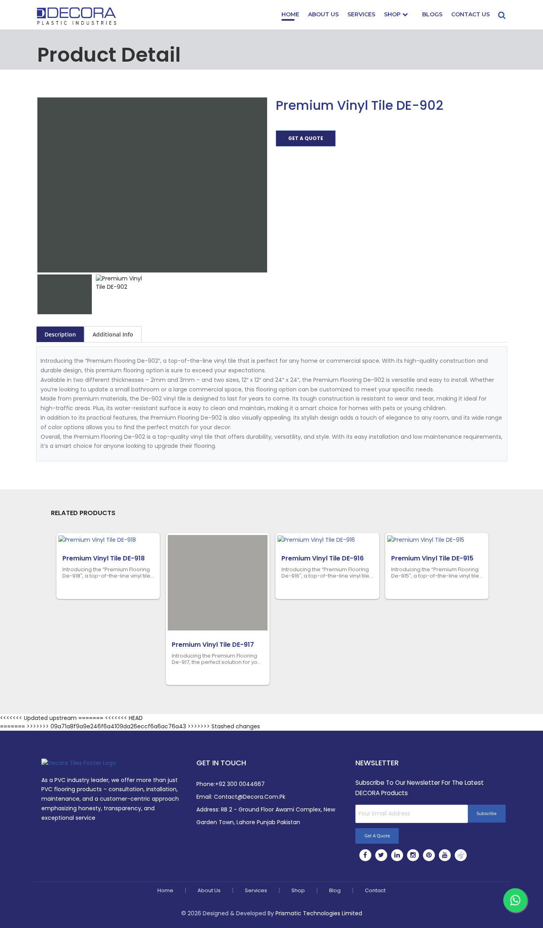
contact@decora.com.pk (249, 797)
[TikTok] (461, 855)
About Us (323, 14)
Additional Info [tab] (113, 334)
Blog (335, 890)
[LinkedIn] (397, 855)
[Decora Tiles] (76, 15)
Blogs (432, 14)
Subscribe (486, 813)
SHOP (393, 14)
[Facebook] (365, 855)
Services (361, 14)
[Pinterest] (429, 855)
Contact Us (470, 14)
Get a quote (305, 138)
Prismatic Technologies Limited (318, 913)
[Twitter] (381, 855)
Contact (375, 890)
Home (290, 14)
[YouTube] (445, 855)
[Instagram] (413, 855)
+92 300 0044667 (240, 784)
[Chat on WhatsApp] (515, 900)
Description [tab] (60, 334)
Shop (298, 890)
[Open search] (502, 12)
